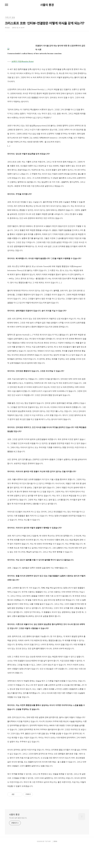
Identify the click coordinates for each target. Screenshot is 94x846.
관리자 (55, 841)
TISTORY (48, 841)
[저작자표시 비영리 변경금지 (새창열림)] (36, 794)
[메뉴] (6, 4)
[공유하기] (16, 794)
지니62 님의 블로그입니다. (18, 818)
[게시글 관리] (19, 794)
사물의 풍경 (47, 4)
